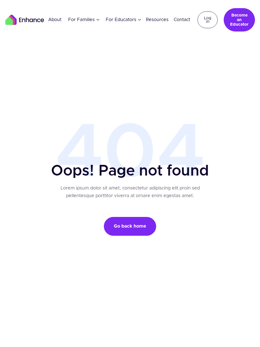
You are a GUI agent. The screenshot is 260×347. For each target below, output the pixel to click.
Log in (207, 20)
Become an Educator (239, 19)
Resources (157, 20)
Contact (182, 20)
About (54, 20)
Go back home (130, 226)
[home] (24, 20)
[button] (82, 20)
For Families (81, 20)
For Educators (121, 20)
